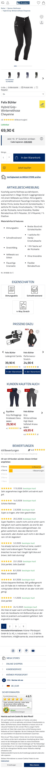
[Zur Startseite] (23, 2)
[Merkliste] (38, 2)
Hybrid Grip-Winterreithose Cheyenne (16, 10)
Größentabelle (13, 87)
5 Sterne (4, 466)
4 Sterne (4, 470)
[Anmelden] (7, 2)
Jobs (13, 679)
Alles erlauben (34, 765)
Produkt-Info (28, 87)
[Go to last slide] (3, 352)
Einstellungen (11, 765)
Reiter (3, 8)
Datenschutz (5, 761)
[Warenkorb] (43, 2)
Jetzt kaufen (24, 168)
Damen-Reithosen (14, 8)
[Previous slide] (3, 78)
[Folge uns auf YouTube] (33, 650)
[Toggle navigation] (2, 2)
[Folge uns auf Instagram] (13, 650)
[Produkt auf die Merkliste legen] (41, 16)
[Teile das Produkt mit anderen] (41, 22)
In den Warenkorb (14, 371)
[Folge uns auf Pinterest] (26, 650)
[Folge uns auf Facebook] (19, 650)
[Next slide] (43, 78)
